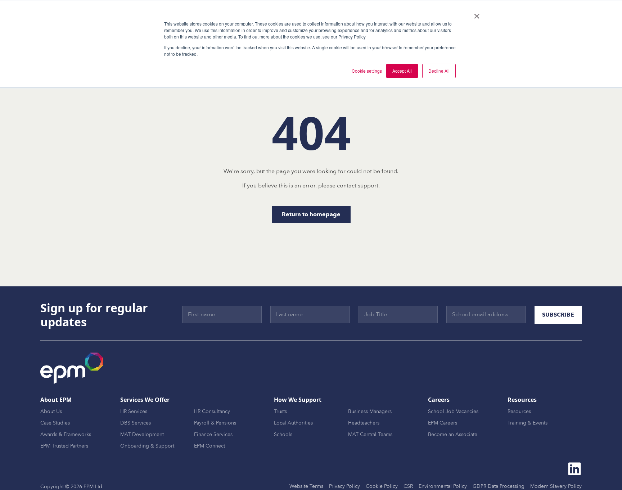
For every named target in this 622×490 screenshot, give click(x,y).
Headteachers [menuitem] (363, 422)
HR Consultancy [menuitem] (212, 411)
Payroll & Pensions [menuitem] (215, 422)
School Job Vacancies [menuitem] (453, 411)
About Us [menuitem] (51, 411)
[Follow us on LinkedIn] (574, 469)
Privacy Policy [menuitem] (344, 486)
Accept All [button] (402, 71)
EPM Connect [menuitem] (209, 446)
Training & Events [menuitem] (527, 422)
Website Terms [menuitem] (306, 486)
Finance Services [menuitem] (213, 434)
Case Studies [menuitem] (55, 422)
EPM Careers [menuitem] (442, 422)
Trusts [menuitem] (280, 411)
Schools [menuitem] (283, 434)
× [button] (477, 13)
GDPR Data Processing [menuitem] (498, 486)
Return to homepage (311, 214)
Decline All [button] (439, 71)
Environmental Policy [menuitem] (443, 486)
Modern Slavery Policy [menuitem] (556, 486)
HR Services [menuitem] (133, 411)
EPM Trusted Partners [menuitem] (64, 446)
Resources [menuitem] (519, 411)
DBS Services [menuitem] (135, 422)
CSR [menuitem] (408, 486)
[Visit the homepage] (71, 368)
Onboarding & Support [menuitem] (147, 446)
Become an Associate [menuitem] (452, 434)
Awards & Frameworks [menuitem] (65, 434)
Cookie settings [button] (367, 71)
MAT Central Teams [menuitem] (370, 434)
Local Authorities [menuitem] (293, 422)
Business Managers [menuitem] (370, 411)
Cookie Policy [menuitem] (382, 486)
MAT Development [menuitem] (142, 434)
